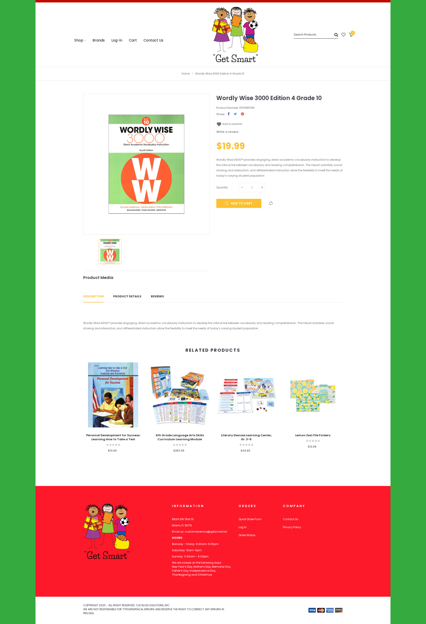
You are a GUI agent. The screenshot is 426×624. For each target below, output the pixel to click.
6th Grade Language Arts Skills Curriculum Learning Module (180, 437)
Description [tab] (93, 296)
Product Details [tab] (127, 296)
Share (229, 114)
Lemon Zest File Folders (312, 435)
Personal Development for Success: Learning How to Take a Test (113, 437)
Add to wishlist (229, 124)
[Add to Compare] (270, 203)
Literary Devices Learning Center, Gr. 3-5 (246, 437)
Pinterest (242, 114)
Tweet (235, 114)
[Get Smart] (235, 34)
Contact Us (290, 519)
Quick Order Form (250, 519)
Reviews (157, 296)
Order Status (247, 535)
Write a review (227, 132)
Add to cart (241, 203)
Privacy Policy (292, 527)
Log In (243, 527)
